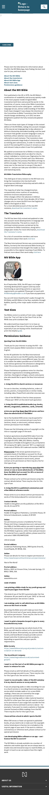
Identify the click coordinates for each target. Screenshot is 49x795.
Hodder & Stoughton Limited (26, 30)
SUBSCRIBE (6, 45)
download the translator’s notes (24, 208)
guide (20, 331)
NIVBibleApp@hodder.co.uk (14, 293)
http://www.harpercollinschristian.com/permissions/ (25, 558)
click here (31, 239)
